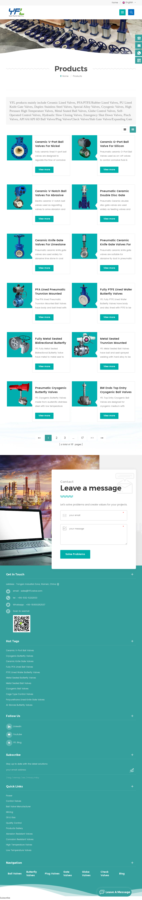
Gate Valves (67, 873)
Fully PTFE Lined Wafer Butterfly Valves (116, 292)
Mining (9, 812)
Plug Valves (52, 873)
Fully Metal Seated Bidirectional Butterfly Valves (50, 341)
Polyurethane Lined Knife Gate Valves (25, 699)
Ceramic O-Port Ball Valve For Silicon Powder (114, 144)
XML (23, 777)
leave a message (118, 892)
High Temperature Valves (19, 844)
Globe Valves (86, 873)
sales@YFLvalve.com (31, 591)
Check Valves (105, 873)
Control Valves (13, 801)
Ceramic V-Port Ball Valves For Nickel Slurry (49, 144)
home (115, 2)
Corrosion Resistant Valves (19, 839)
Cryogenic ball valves (17, 688)
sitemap (16, 777)
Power (9, 795)
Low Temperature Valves (18, 850)
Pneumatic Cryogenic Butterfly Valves (50, 390)
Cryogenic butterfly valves (19, 656)
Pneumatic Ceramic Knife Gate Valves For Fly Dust (115, 242)
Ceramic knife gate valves (19, 661)
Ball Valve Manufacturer (18, 806)
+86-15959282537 (35, 604)
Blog (122, 873)
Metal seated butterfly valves (21, 677)
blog (9, 777)
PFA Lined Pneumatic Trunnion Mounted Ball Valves (50, 292)
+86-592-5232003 (27, 598)
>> (92, 438)
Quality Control (14, 823)
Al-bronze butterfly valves (19, 705)
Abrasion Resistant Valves (19, 834)
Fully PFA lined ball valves (19, 667)
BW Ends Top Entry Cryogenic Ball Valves (116, 390)
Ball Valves (15, 873)
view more (44, 169)
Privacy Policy (33, 777)
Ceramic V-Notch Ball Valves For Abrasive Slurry (50, 193)
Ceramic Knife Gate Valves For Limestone (50, 242)
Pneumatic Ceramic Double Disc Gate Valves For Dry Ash (114, 193)
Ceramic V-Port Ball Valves (20, 650)
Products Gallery (14, 828)
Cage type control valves (19, 694)
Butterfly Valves (31, 873)
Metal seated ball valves (18, 683)
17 (82, 438)
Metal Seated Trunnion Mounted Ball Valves (113, 341)
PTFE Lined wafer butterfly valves (23, 672)
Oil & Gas (10, 817)
